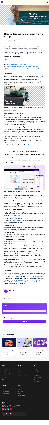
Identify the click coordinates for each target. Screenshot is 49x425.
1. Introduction (9, 60)
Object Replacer (31, 280)
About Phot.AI (5, 387)
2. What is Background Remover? (13, 62)
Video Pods (4, 377)
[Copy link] (14, 41)
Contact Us (20, 389)
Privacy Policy (20, 393)
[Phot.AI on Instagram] (3, 409)
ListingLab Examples (37, 375)
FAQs (19, 387)
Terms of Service (21, 395)
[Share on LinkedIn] (11, 41)
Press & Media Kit (5, 391)
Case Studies (36, 381)
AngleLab (4, 367)
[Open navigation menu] (47, 2)
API (18, 373)
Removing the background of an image (14, 273)
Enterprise (20, 369)
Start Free (24, 310)
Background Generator (15, 282)
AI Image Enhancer (21, 280)
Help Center (20, 391)
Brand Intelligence (5, 393)
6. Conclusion (8, 71)
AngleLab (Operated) (6, 369)
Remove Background (33, 145)
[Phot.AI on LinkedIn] (8, 409)
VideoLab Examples (37, 377)
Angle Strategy (36, 369)
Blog (34, 379)
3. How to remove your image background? (16, 64)
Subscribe (24, 321)
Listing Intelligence (37, 371)
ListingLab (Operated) (6, 373)
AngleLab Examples (37, 373)
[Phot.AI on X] (5, 409)
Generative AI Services (22, 375)
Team (3, 389)
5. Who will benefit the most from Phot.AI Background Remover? (22, 69)
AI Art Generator (26, 282)
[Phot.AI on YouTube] (11, 409)
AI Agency (20, 367)
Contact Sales (21, 371)
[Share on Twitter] (9, 41)
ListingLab (4, 371)
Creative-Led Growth (38, 367)
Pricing (3, 379)
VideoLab (4, 375)
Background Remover (21, 119)
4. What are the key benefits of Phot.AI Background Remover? (21, 66)
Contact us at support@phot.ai (7, 417)
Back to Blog (8, 298)
